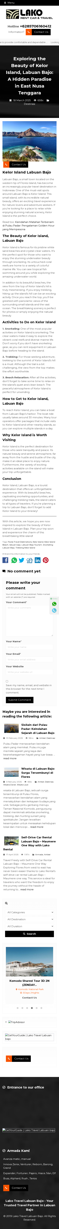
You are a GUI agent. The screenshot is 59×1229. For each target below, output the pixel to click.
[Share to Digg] (30, 561)
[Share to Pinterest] (46, 561)
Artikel (42, 738)
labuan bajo (15, 545)
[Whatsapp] (54, 604)
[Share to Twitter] (22, 561)
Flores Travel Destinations (20, 542)
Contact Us (41, 31)
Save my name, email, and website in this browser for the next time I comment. (29, 689)
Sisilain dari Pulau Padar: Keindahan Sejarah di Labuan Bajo (37, 729)
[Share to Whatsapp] (14, 561)
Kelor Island (38, 542)
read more (10, 758)
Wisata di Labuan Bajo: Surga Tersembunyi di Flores (38, 772)
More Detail (32, 961)
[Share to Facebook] (6, 561)
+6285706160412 (35, 26)
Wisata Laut (22, 784)
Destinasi (29, 103)
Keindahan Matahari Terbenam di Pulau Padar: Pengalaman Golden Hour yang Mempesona (28, 225)
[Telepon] (54, 610)
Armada (39, 854)
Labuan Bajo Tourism (32, 545)
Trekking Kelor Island (25, 547)
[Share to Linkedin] (38, 561)
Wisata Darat (9, 784)
